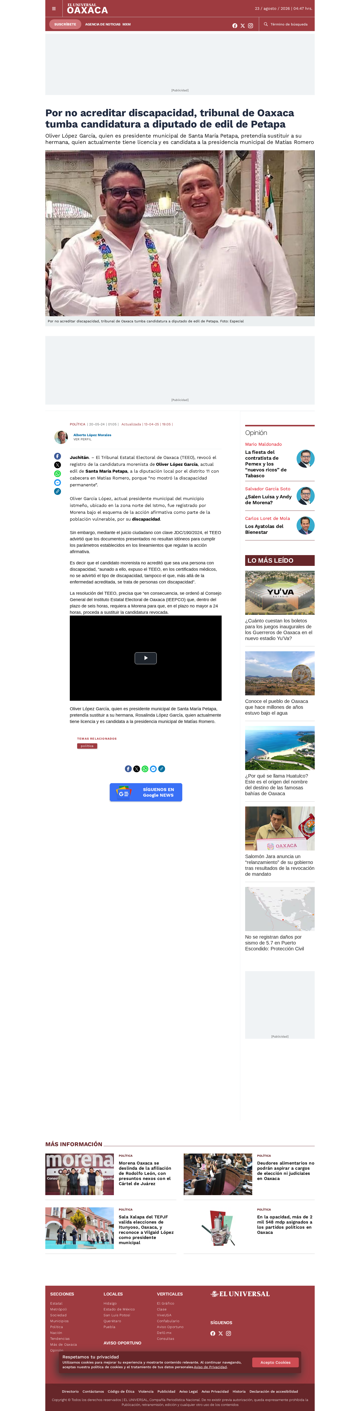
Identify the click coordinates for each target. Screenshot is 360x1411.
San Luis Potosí (117, 1315)
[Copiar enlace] (57, 491)
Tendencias (60, 1339)
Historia (239, 1391)
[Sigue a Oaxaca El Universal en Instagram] (252, 25)
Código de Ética (121, 1391)
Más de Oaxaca (63, 1344)
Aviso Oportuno (170, 1327)
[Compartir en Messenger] (57, 482)
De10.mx (164, 1333)
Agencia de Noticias (102, 24)
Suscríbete (65, 24)
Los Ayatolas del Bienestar (264, 529)
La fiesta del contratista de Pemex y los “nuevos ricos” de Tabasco (266, 463)
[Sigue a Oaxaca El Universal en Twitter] (244, 25)
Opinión (256, 433)
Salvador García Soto (267, 488)
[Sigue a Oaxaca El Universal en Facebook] (236, 25)
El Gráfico (165, 1303)
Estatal (56, 1303)
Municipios (59, 1321)
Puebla (110, 1327)
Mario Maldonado (263, 444)
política (87, 746)
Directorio (70, 1391)
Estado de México (119, 1309)
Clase (162, 1309)
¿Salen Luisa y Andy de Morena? (268, 499)
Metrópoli (58, 1309)
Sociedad (58, 1315)
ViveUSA (164, 1315)
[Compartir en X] (57, 465)
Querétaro (112, 1321)
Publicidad (166, 1391)
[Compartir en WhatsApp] (57, 473)
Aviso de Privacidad (210, 1367)
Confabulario (168, 1321)
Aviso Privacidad (215, 1391)
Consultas (165, 1339)
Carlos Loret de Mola (267, 518)
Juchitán (79, 457)
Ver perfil (82, 439)
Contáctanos (93, 1391)
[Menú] (54, 8)
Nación (56, 1333)
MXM (126, 24)
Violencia (146, 1391)
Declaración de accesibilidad (274, 1391)
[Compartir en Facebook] (57, 456)
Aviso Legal (188, 1391)
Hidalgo (110, 1303)
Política (77, 424)
